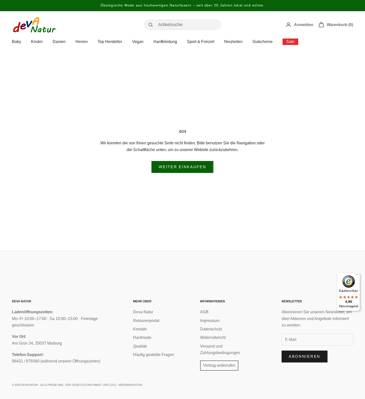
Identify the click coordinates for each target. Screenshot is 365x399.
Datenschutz (211, 329)
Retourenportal (146, 321)
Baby (16, 42)
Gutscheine (263, 42)
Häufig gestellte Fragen (153, 355)
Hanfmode (142, 337)
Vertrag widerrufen (219, 365)
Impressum (209, 321)
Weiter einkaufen (182, 167)
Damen (59, 42)
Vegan (138, 42)
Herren (81, 42)
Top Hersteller (110, 42)
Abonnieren (304, 356)
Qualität (140, 346)
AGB (204, 312)
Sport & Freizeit (200, 42)
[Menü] (357, 276)
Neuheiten (233, 42)
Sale (290, 42)
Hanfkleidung (165, 42)
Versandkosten (130, 384)
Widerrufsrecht (213, 337)
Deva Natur (143, 312)
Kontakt (139, 329)
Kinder (37, 42)
